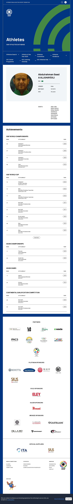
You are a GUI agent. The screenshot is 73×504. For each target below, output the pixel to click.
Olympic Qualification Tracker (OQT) (32, 467)
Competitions (9, 467)
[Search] (62, 2)
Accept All (68, 499)
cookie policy (10, 500)
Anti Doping (52, 465)
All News (8, 464)
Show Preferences (59, 499)
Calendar (8, 465)
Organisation (52, 464)
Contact (51, 469)
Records (25, 465)
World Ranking (26, 464)
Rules (50, 467)
